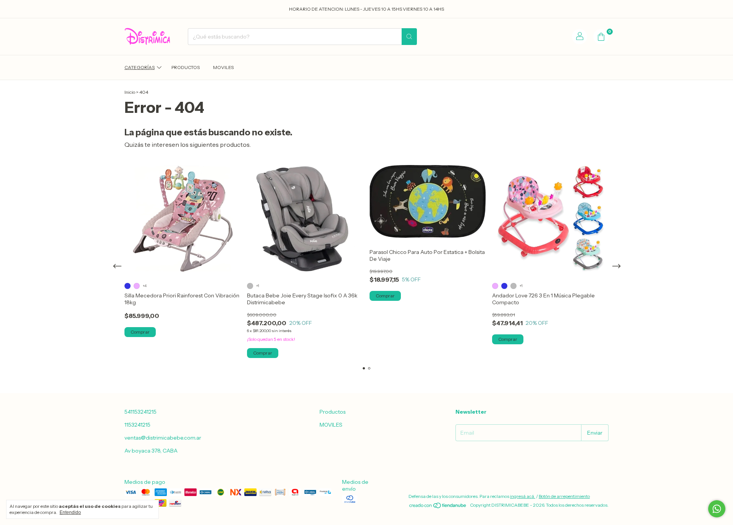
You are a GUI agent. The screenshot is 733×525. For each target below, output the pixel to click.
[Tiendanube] (438, 507)
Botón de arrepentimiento (564, 496)
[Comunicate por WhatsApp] (716, 508)
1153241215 (137, 424)
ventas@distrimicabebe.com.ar (162, 437)
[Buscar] (409, 36)
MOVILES (223, 67)
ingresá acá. (522, 496)
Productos (185, 67)
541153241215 (140, 411)
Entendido (70, 512)
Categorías (139, 67)
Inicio (129, 92)
